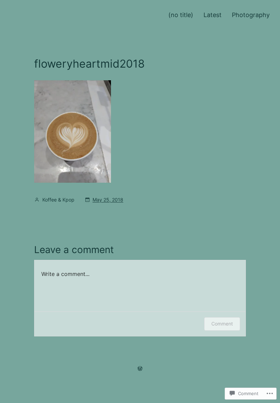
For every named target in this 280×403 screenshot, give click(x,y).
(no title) (180, 14)
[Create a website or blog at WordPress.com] (140, 368)
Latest (213, 14)
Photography (251, 14)
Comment (222, 323)
